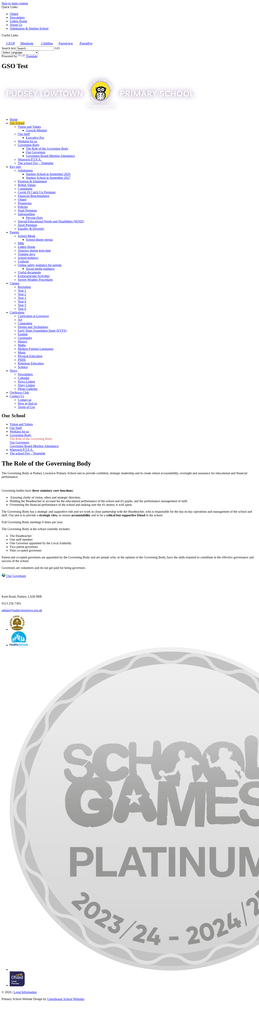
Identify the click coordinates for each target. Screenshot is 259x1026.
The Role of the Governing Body (47, 148)
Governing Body (28, 145)
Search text (9, 48)
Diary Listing (26, 385)
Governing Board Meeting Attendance (50, 156)
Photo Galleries (27, 389)
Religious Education (31, 363)
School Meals (26, 236)
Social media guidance (40, 268)
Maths (22, 345)
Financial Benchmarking (33, 196)
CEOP (10, 43)
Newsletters (17, 17)
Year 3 (22, 298)
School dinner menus (39, 239)
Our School (17, 123)
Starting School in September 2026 (48, 174)
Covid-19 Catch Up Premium (36, 192)
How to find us (27, 403)
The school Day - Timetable (35, 163)
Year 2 (22, 294)
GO (57, 48)
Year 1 (22, 290)
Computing (25, 323)
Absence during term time (34, 250)
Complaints (25, 188)
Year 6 (22, 308)
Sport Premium (27, 225)
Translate (31, 56)
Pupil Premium (27, 210)
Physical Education (30, 356)
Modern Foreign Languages (35, 348)
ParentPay (86, 43)
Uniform (23, 261)
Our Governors (35, 152)
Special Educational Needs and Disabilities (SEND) (51, 221)
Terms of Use (26, 407)
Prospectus (25, 203)
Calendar (23, 378)
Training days (26, 254)
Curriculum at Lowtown (33, 316)
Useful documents (29, 272)
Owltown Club (19, 392)
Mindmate (26, 43)
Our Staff (24, 134)
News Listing (26, 381)
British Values (27, 185)
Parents (14, 232)
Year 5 (22, 305)
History (22, 341)
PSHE (22, 359)
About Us (16, 24)
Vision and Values (29, 126)
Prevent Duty (34, 217)
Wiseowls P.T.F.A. (29, 159)
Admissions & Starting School (29, 28)
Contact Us (17, 396)
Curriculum (17, 312)
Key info (15, 166)
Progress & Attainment (32, 181)
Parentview (65, 43)
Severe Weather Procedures (35, 279)
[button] (19, 35)
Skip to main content (15, 3)
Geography (25, 338)
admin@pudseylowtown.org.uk (22, 610)
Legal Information (25, 992)
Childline (46, 43)
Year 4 (22, 301)
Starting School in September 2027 (48, 177)
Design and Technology (33, 327)
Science (23, 367)
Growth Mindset (36, 130)
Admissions (25, 170)
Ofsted (14, 14)
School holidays (28, 257)
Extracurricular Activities (34, 276)
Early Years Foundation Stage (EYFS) (42, 330)
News (13, 370)
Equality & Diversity (31, 228)
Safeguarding (26, 214)
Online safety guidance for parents (40, 265)
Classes (14, 283)
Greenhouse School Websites (65, 999)
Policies (23, 207)
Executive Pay (35, 137)
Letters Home (18, 21)
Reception (24, 287)
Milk (21, 243)
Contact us (24, 399)
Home (14, 119)
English (23, 334)
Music (22, 352)
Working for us (27, 141)
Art (20, 319)
